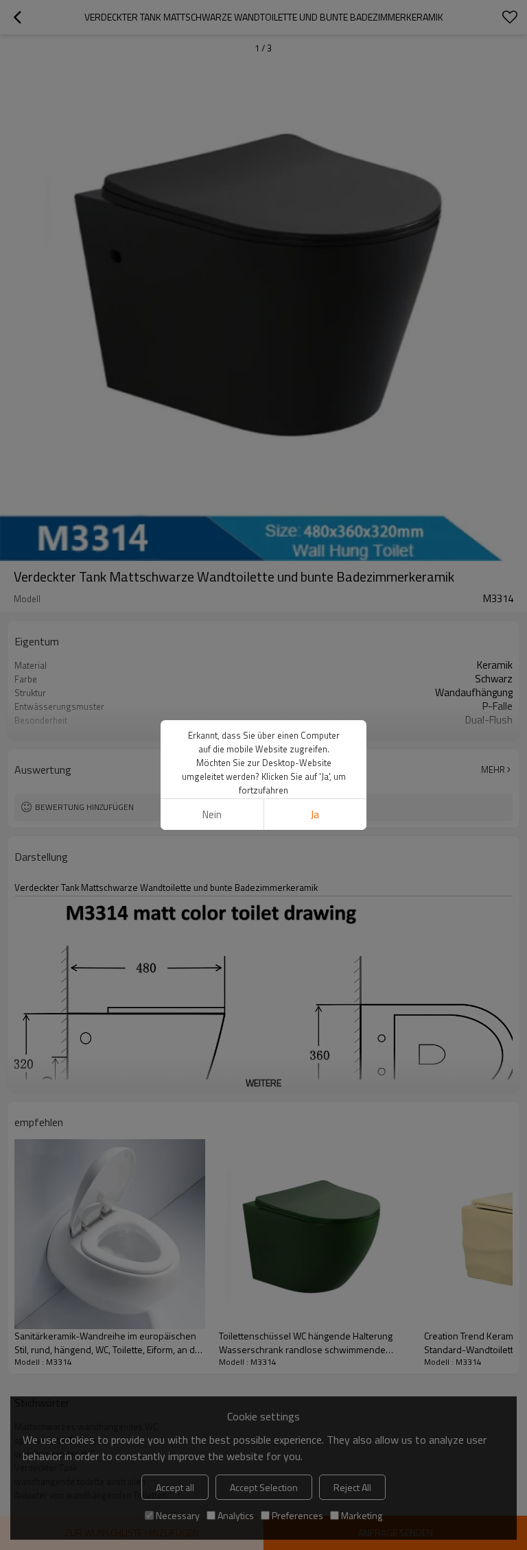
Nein (212, 814)
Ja (315, 814)
